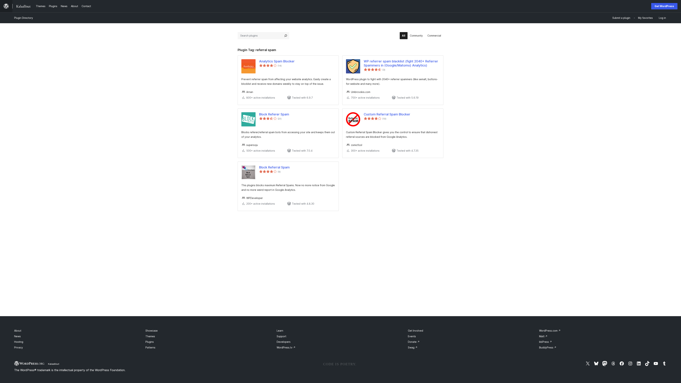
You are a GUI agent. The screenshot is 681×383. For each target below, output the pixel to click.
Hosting (18, 341)
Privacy (18, 347)
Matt (543, 336)
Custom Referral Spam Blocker (387, 114)
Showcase (151, 330)
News (17, 336)
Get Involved (415, 330)
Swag (412, 347)
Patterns (150, 347)
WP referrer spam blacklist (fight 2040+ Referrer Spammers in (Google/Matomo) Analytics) (401, 63)
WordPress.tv (286, 347)
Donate (414, 341)
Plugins (149, 341)
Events (412, 336)
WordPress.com (550, 330)
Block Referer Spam (274, 114)
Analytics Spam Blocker (277, 61)
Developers (283, 341)
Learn (280, 330)
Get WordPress (664, 6)
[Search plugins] (285, 35)
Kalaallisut (53, 363)
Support (281, 336)
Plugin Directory (23, 17)
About (17, 330)
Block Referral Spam (274, 167)
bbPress (545, 341)
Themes (150, 336)
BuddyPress (547, 347)
